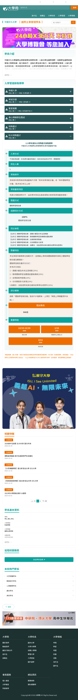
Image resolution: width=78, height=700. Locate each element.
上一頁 (33, 501)
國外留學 (31, 662)
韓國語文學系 (11, 581)
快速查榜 (60, 2)
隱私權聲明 (32, 685)
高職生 (42, 16)
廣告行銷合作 (7, 650)
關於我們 (5, 643)
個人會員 (5, 681)
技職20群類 (32, 650)
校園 (54, 654)
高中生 (34, 16)
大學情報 (71, 16)
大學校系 (51, 16)
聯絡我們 (5, 647)
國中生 (72, 2)
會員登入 (35, 2)
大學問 (37, 695)
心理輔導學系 (11, 586)
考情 (54, 643)
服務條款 (31, 681)
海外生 (55, 662)
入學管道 (61, 16)
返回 (9, 607)
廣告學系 (10, 591)
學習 (54, 647)
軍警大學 (31, 654)
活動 (54, 658)
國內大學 (31, 643)
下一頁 (44, 501)
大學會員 (5, 685)
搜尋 (74, 8)
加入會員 (48, 2)
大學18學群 (32, 647)
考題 (54, 650)
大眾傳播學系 (11, 576)
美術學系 (10, 595)
